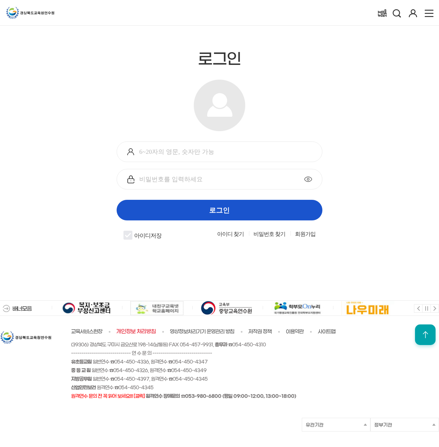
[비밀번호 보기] (308, 179)
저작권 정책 (260, 332)
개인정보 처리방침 (136, 332)
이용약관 (295, 332)
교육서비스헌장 (86, 332)
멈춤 (426, 308)
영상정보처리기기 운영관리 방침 (202, 332)
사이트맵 (326, 332)
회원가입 (305, 234)
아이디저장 (148, 236)
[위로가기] (425, 334)
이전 (418, 308)
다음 (434, 308)
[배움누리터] (382, 13)
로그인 (219, 210)
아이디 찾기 (230, 234)
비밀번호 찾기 (269, 234)
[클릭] (139, 396)
